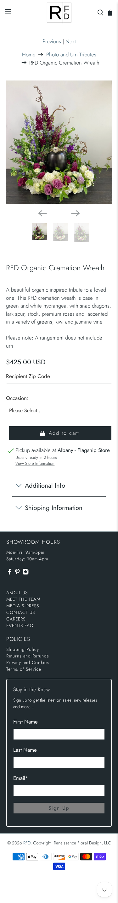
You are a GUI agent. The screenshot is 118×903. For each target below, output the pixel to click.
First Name (25, 721)
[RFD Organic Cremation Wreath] (59, 142)
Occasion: (17, 398)
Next (70, 41)
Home (29, 54)
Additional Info (45, 485)
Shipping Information (53, 507)
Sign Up (59, 808)
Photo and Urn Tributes (71, 54)
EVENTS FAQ (20, 625)
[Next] (75, 213)
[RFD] (59, 12)
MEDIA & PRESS (22, 606)
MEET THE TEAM (23, 599)
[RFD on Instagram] (25, 573)
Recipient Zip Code (28, 376)
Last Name (25, 750)
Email (20, 778)
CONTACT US (20, 612)
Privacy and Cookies (27, 662)
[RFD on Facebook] (9, 573)
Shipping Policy (22, 649)
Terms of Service (23, 669)
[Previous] (42, 213)
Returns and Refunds (27, 656)
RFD (27, 843)
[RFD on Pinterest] (17, 573)
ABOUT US (17, 592)
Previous (51, 41)
